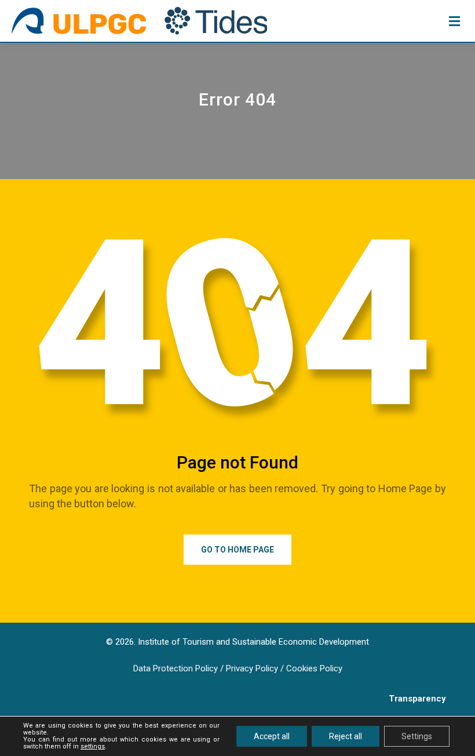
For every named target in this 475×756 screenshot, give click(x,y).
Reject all (345, 736)
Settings (416, 736)
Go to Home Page (237, 549)
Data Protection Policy (175, 668)
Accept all (272, 736)
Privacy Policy (252, 668)
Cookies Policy (314, 668)
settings (93, 746)
